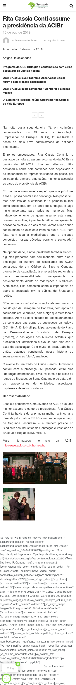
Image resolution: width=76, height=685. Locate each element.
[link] (38, 487)
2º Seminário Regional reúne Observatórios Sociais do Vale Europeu (36, 102)
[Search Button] (71, 5)
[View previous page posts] (34, 115)
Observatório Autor (26, 40)
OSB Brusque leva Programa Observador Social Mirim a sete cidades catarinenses (34, 80)
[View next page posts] (41, 115)
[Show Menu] (4, 5)
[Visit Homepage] (38, 5)
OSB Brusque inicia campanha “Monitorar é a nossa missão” (36, 91)
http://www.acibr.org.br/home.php (24, 445)
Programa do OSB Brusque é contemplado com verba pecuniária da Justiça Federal (37, 69)
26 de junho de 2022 (54, 40)
